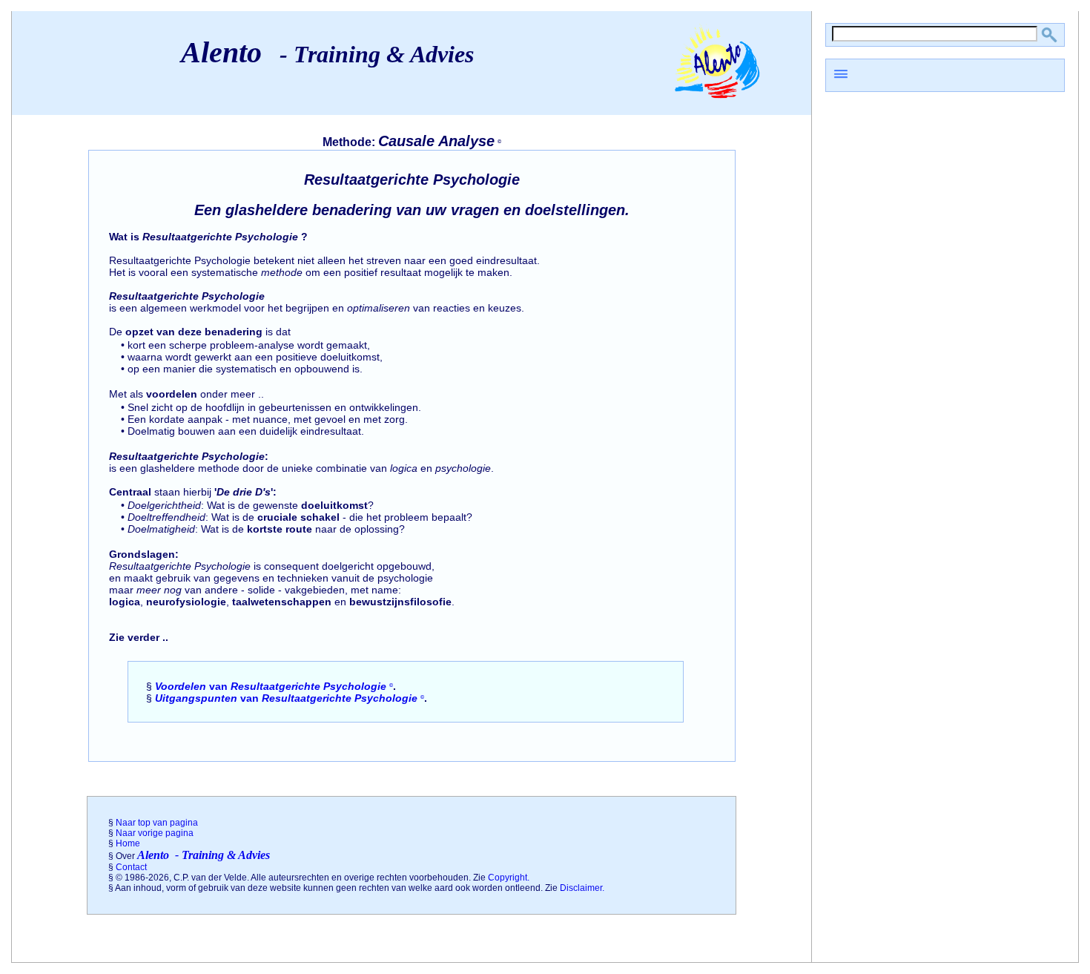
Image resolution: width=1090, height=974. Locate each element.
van (274, 686)
